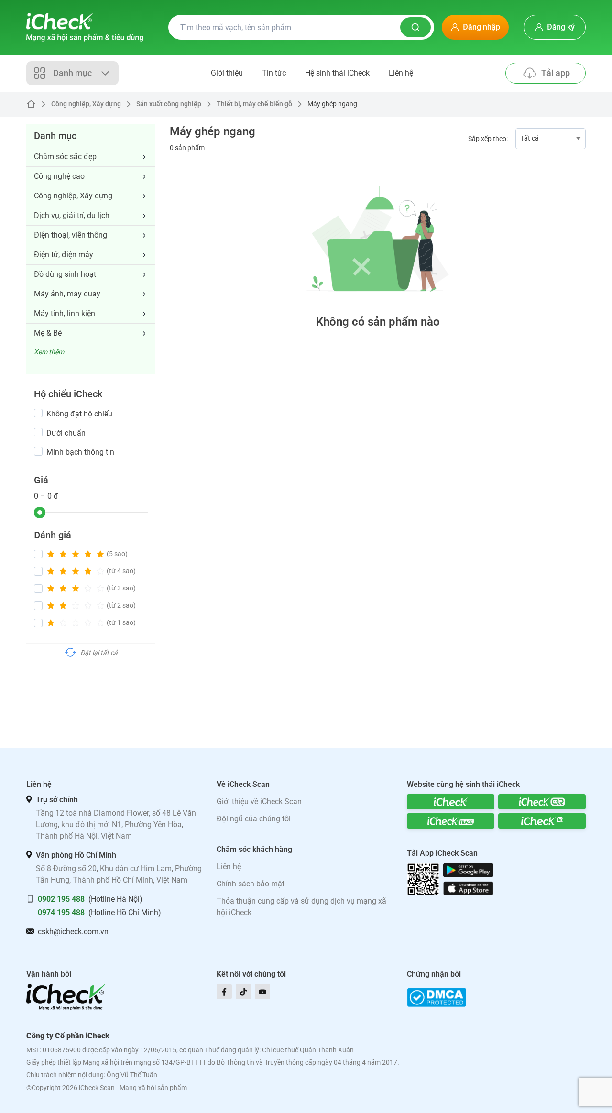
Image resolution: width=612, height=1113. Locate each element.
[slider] (39, 512)
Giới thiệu (227, 72)
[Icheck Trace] (450, 821)
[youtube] (262, 991)
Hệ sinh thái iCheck (337, 72)
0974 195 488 (61, 912)
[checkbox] (38, 413)
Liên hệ (401, 72)
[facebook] (224, 991)
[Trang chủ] (84, 27)
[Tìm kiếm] (415, 27)
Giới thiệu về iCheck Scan (259, 801)
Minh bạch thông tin (80, 452)
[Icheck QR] (542, 801)
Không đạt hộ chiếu (79, 413)
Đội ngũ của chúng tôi (254, 818)
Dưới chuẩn (66, 432)
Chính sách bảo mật (250, 883)
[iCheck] (450, 801)
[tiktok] (243, 991)
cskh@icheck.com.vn (73, 931)
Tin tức (274, 72)
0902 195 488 (61, 899)
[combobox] (550, 138)
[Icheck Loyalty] (542, 821)
